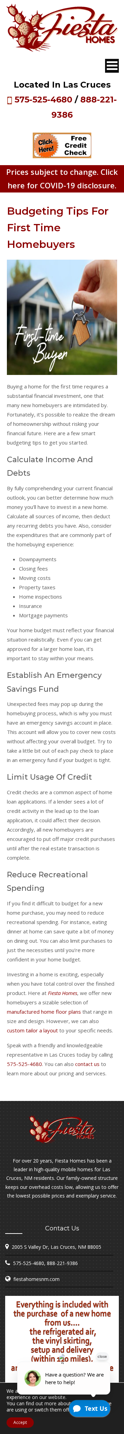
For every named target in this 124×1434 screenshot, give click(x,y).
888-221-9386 (62, 1263)
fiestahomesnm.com (36, 1279)
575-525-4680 (43, 100)
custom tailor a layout (32, 1030)
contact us (87, 1063)
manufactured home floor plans (44, 1011)
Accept (20, 1422)
